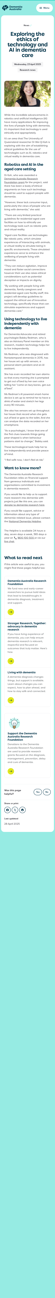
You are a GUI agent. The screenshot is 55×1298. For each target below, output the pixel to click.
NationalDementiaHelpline (25, 521)
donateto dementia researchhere (24, 505)
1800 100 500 (25, 537)
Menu (46, 7)
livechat (9, 541)
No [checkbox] (46, 791)
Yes (38, 791)
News (26, 25)
